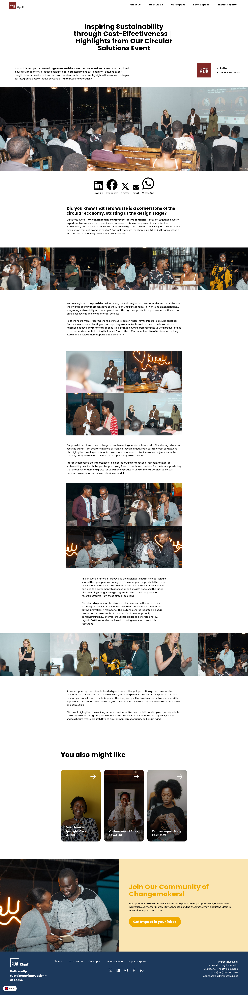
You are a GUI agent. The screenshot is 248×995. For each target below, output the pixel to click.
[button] (98, 187)
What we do (156, 4)
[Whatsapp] (141, 970)
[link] (81, 805)
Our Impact (178, 4)
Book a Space (201, 4)
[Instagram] (126, 970)
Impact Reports (227, 4)
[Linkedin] (118, 970)
